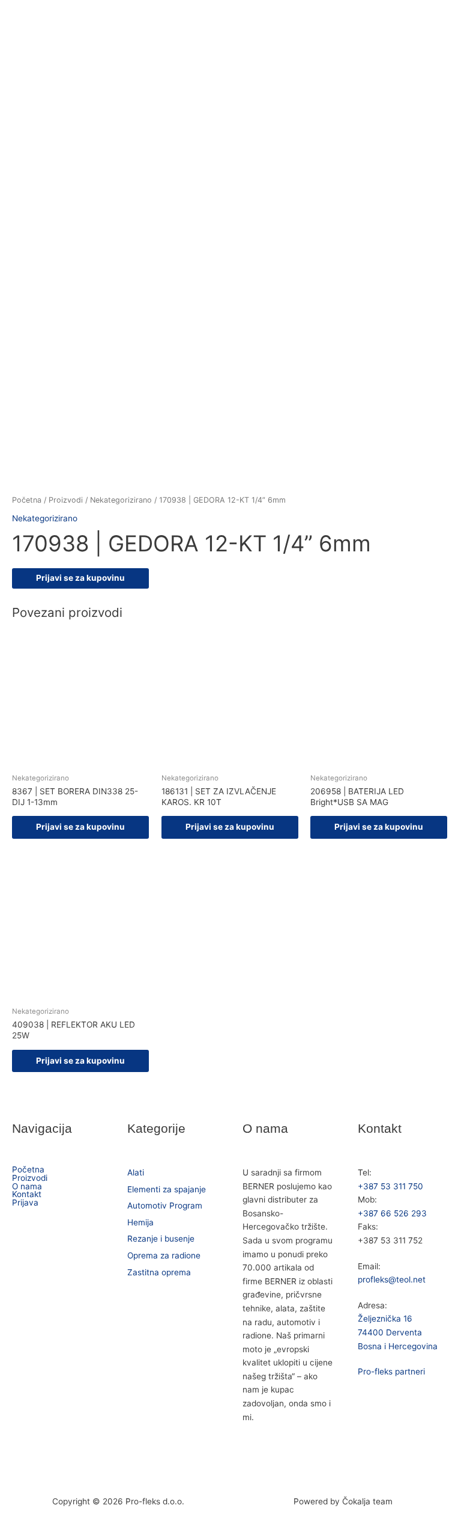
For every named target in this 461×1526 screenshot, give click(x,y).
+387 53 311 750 (390, 1186)
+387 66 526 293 (392, 1213)
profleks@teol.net (392, 1279)
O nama (27, 1187)
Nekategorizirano (121, 499)
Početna (26, 499)
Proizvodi (66, 499)
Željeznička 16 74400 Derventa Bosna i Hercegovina (398, 1332)
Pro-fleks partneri (391, 1371)
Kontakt (26, 1194)
